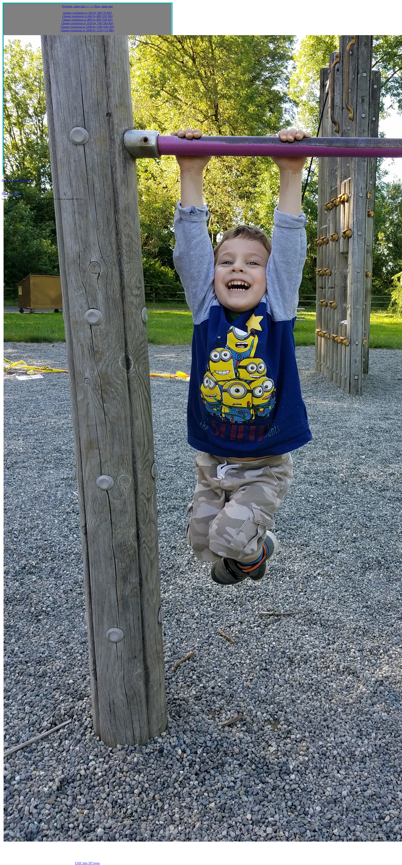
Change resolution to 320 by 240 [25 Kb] (87, 12)
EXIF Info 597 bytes (87, 863)
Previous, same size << (75, 6)
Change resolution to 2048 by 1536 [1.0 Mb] (87, 30)
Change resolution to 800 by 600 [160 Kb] (87, 19)
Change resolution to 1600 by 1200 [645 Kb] (87, 26)
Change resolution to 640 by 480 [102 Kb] (87, 16)
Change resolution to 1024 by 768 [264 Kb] (87, 23)
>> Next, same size (101, 6)
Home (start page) (12, 193)
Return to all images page (16, 180)
